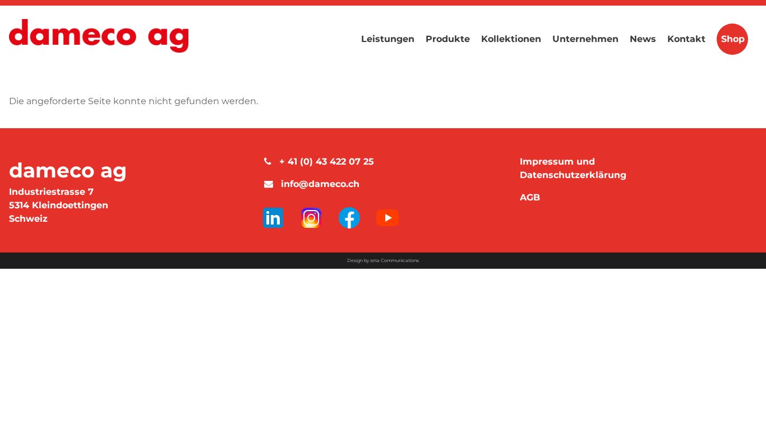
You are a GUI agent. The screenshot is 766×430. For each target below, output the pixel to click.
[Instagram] (312, 217)
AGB (530, 197)
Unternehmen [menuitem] (585, 39)
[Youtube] (387, 217)
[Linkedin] (274, 217)
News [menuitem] (643, 39)
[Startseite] (98, 38)
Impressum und (557, 161)
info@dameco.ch (317, 184)
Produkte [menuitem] (448, 39)
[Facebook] (351, 217)
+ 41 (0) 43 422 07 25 (324, 161)
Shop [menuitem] (733, 39)
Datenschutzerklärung (573, 175)
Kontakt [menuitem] (686, 39)
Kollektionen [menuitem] (511, 39)
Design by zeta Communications (383, 260)
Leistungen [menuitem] (387, 39)
